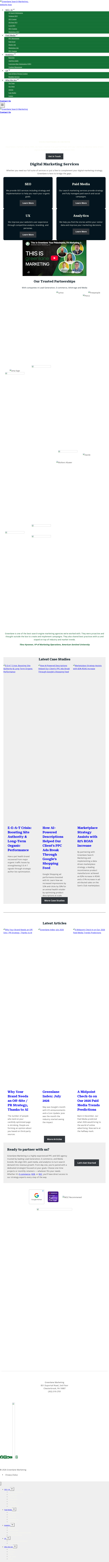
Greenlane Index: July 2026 (52, 1096)
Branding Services (14, 77)
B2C (40, 1174)
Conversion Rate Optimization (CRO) (20, 64)
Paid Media (8, 1510)
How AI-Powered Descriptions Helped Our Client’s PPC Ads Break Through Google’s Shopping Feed (53, 848)
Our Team (12, 83)
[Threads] (16, 1458)
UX (5, 1538)
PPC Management (14, 38)
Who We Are (8, 1547)
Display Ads (12, 45)
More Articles (54, 1139)
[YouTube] (10, 1458)
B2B (33, 1174)
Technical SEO (13, 16)
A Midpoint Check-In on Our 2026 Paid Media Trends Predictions (88, 1100)
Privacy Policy (11, 1474)
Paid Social (12, 42)
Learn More (28, 203)
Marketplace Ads (14, 48)
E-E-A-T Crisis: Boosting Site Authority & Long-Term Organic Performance (20, 839)
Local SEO (12, 26)
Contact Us (5, 101)
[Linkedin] (8, 1458)
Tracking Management (15, 67)
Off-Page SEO (13, 22)
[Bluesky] (13, 1458)
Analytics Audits (13, 61)
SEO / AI (7, 1489)
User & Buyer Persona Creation (18, 74)
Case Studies (12, 93)
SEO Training (13, 29)
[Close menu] (0, 1483)
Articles (11, 90)
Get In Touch (54, 156)
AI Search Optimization (16, 13)
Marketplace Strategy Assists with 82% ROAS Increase (87, 836)
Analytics (7, 1525)
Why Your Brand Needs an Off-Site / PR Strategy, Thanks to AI (18, 1100)
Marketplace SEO (14, 32)
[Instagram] (5, 1458)
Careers (11, 96)
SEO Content (12, 19)
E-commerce (24, 1174)
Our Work (12, 86)
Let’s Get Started (86, 1162)
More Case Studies (54, 900)
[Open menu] (2, 105)
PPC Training (13, 51)
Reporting (11, 58)
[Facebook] (1, 1458)
